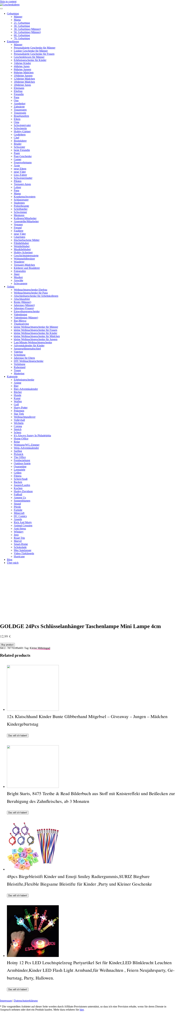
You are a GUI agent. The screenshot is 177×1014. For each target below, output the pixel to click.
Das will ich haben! (17, 735)
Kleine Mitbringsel (40, 648)
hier (82, 1009)
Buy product (7, 644)
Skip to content (8, 1)
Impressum (6, 1000)
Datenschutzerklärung (26, 1000)
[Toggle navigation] (1, 8)
